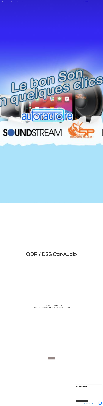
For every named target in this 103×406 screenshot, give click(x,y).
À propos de (9, 1)
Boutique (4, 1)
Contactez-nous (25, 1)
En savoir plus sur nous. (80, 398)
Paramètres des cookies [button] (88, 403)
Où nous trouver (17, 1)
